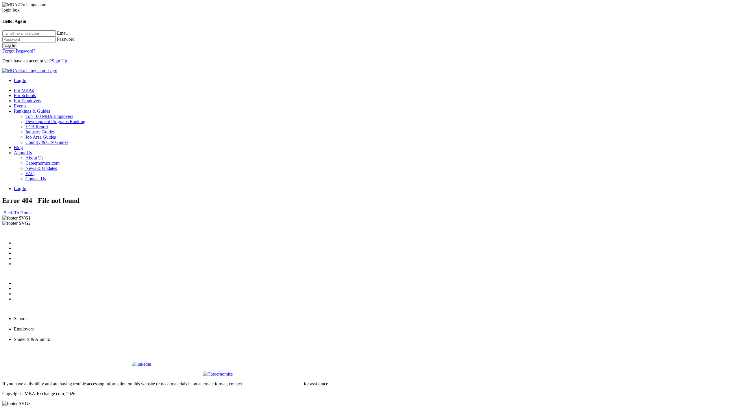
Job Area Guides (40, 137)
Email (62, 33)
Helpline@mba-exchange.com (41, 344)
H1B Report (36, 126)
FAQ (30, 173)
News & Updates (41, 168)
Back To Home (17, 212)
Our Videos (24, 263)
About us (22, 242)
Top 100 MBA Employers (49, 116)
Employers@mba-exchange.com (43, 334)
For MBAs (24, 90)
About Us (23, 152)
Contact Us (35, 178)
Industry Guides (40, 131)
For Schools (25, 95)
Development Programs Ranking (55, 121)
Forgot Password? (18, 51)
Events (20, 105)
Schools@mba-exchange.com (41, 323)
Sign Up (59, 60)
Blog (18, 147)
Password (66, 39)
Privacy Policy (27, 283)
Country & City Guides (46, 142)
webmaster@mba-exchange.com (273, 383)
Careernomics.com (42, 163)
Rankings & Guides (32, 111)
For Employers (27, 100)
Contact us (23, 258)
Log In (10, 45)
